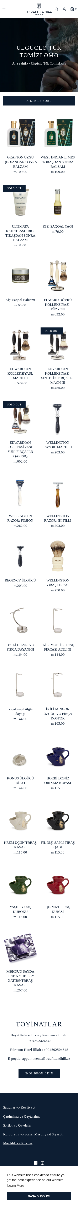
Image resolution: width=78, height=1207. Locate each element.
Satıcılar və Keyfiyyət (19, 1107)
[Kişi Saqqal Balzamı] (20, 275)
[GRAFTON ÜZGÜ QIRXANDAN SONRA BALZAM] (20, 133)
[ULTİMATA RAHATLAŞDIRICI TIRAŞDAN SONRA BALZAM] (20, 202)
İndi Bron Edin (39, 1073)
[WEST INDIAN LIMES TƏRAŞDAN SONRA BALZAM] (58, 133)
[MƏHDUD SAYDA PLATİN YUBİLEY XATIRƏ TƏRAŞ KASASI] (20, 947)
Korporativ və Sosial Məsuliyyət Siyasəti (33, 1134)
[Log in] (64, 9)
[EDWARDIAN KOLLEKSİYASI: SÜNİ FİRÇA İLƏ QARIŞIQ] (20, 418)
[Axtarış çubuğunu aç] (57, 9)
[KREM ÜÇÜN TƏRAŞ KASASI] (20, 818)
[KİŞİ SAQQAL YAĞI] (58, 202)
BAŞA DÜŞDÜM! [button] (39, 1196)
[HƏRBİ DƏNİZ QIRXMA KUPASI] (58, 753)
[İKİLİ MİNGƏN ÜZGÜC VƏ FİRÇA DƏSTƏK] (58, 685)
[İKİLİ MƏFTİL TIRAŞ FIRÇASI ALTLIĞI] (58, 620)
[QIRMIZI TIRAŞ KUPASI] (58, 882)
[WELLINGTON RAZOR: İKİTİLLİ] (58, 491)
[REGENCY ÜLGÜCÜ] (20, 556)
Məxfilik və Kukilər (17, 1143)
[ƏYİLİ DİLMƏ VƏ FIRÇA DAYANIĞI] (20, 620)
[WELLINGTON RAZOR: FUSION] (20, 491)
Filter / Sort (39, 100)
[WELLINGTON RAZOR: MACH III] (58, 418)
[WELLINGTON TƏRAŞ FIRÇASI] (58, 556)
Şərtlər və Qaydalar (17, 1125)
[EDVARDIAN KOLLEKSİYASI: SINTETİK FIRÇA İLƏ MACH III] (58, 344)
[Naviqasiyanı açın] (4, 9)
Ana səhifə (20, 63)
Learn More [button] (15, 1185)
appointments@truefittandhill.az (46, 1059)
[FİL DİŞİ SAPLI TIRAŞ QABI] (58, 818)
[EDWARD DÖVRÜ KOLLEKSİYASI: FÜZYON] (58, 275)
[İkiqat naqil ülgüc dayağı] (20, 685)
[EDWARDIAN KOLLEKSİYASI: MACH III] (20, 344)
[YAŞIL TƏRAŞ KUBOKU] (20, 882)
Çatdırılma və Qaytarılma (21, 1116)
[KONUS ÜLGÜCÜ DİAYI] (20, 753)
